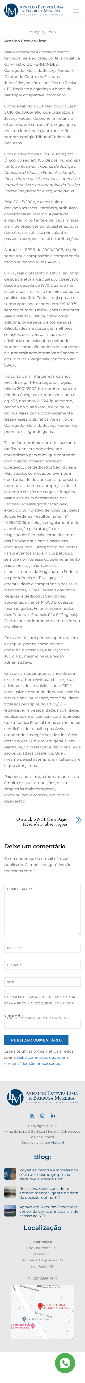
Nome (13, 948)
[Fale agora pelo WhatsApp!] (65, 1363)
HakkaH (57, 1142)
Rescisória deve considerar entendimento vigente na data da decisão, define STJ (48, 1193)
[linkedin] (53, 1115)
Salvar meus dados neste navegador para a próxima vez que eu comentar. (39, 1000)
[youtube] (32, 1115)
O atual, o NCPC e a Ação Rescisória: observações (42, 822)
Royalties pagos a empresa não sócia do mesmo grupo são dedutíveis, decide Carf (48, 1174)
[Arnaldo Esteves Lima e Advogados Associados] (33, 15)
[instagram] (42, 1115)
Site (10, 982)
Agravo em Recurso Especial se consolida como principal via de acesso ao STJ (48, 1211)
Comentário (19, 889)
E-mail (14, 965)
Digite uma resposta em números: (38, 1018)
